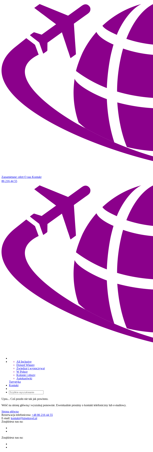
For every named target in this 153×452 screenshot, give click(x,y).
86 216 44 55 (9, 181)
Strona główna (10, 411)
